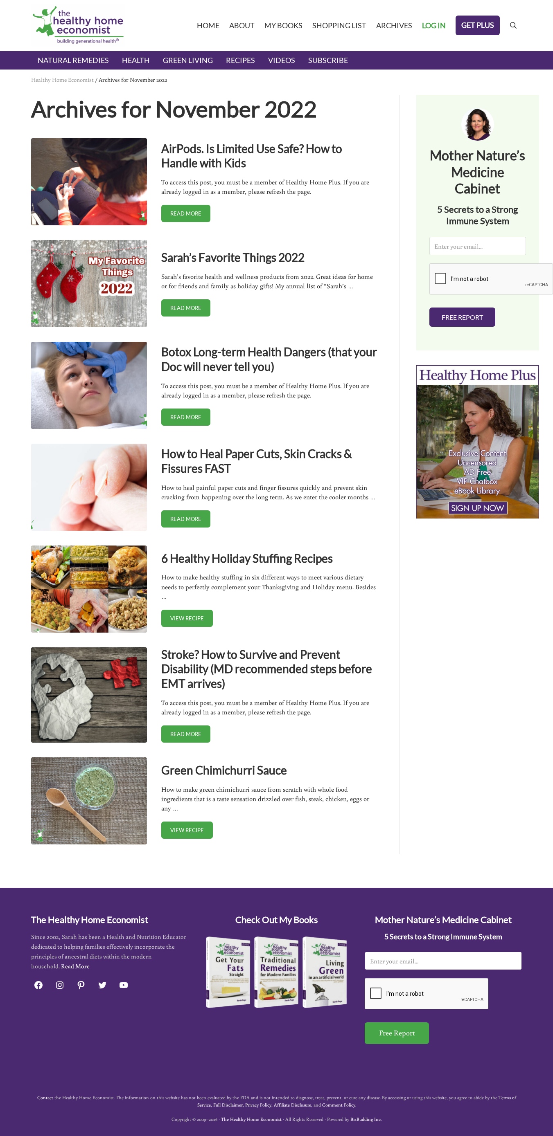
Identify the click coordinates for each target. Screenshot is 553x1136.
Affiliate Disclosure (292, 1105)
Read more (190, 215)
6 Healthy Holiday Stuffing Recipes (247, 558)
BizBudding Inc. (365, 1119)
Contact (45, 1097)
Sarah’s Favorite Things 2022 (233, 257)
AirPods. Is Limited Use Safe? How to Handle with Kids (251, 155)
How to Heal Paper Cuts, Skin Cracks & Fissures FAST (256, 461)
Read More (75, 966)
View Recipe (191, 619)
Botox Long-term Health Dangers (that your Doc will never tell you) (269, 359)
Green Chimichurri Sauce (224, 770)
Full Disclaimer (228, 1105)
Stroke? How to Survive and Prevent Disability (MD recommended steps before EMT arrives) (266, 668)
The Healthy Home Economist (251, 1119)
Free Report (462, 317)
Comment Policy (338, 1105)
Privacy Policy (258, 1105)
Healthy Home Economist (62, 79)
